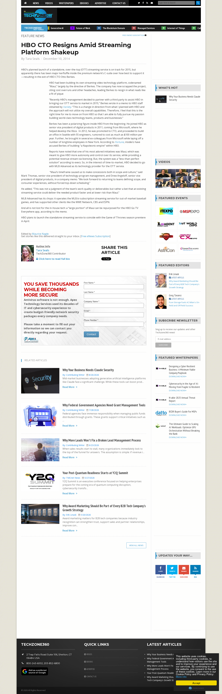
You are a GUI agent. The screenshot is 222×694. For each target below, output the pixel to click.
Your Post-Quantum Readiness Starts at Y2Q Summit (95, 473)
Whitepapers (66, 3)
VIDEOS (89, 654)
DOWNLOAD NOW (177, 376)
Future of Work (75, 28)
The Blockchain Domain (106, 28)
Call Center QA (196, 28)
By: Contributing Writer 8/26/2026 (81, 374)
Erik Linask (174, 274)
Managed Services (138, 28)
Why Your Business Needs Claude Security (88, 370)
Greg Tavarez (175, 295)
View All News (136, 545)
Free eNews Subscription (133, 35)
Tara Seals (32, 59)
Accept (196, 683)
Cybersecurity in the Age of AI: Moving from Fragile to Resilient (184, 385)
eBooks (84, 3)
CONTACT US (91, 676)
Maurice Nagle (40, 233)
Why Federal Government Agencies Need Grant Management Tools (104, 405)
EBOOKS (89, 661)
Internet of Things (168, 28)
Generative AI (49, 28)
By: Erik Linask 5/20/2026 (77, 514)
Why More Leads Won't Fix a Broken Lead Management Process (102, 440)
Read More (68, 387)
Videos (49, 3)
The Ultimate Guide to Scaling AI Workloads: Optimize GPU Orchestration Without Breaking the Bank (184, 429)
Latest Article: (177, 277)
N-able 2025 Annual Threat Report (182, 399)
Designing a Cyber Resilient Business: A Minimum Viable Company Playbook (182, 369)
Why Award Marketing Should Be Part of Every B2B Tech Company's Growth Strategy (104, 508)
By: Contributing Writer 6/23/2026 (81, 445)
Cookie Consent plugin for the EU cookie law (196, 688)
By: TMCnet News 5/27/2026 (79, 477)
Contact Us (118, 3)
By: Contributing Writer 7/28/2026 (81, 410)
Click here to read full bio (54, 259)
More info (181, 676)
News (36, 3)
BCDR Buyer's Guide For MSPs (183, 411)
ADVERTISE (90, 669)
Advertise (100, 3)
